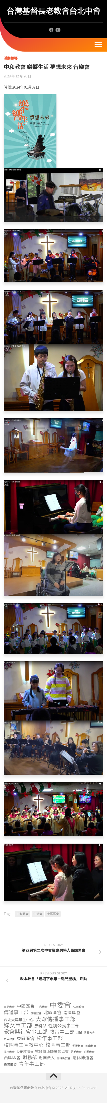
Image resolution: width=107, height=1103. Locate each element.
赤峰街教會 (63, 1058)
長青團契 (10, 1064)
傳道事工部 (16, 1012)
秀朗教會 (76, 1052)
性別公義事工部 (64, 1026)
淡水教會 (9, 1052)
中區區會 (26, 1006)
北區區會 (52, 1013)
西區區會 (12, 1057)
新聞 (79, 1033)
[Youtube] (57, 30)
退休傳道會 (83, 1057)
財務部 (30, 1058)
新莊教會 (89, 1033)
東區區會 (53, 914)
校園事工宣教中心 (24, 1045)
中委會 (37, 914)
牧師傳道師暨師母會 (52, 1051)
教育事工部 (62, 1032)
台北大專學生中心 (19, 1019)
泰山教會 (90, 1046)
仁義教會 (78, 1007)
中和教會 (23, 914)
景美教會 (9, 1039)
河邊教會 (77, 1046)
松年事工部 (50, 1038)
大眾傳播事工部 (56, 1019)
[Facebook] (51, 30)
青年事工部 (32, 1064)
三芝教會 (9, 1007)
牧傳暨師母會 (25, 1052)
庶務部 (40, 1026)
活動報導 (11, 58)
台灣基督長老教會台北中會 (53, 11)
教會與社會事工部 (26, 1032)
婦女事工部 (18, 1025)
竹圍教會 (89, 1052)
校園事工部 (58, 1045)
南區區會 (71, 1012)
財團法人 (47, 1057)
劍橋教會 (36, 1013)
